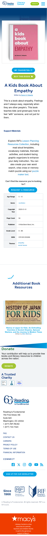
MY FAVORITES (22, 70)
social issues (22, 245)
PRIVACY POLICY (10, 444)
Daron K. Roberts (27, 95)
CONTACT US (9, 437)
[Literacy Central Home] (21, 2)
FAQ (5, 433)
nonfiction (22, 203)
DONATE (35, 4)
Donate (9, 366)
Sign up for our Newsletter (20, 474)
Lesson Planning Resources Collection (23, 142)
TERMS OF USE (11, 448)
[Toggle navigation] (43, 4)
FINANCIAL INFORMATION (14, 452)
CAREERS (7, 441)
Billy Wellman (27, 334)
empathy (21, 243)
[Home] (9, 2)
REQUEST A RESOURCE (22, 190)
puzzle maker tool (28, 172)
